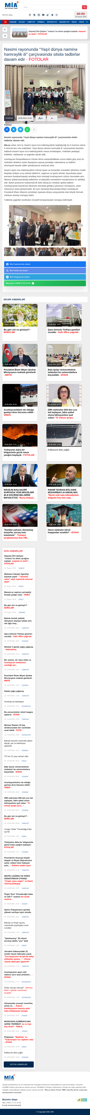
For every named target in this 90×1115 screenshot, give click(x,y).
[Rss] (56, 15)
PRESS (81, 22)
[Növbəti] (5, 35)
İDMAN (74, 22)
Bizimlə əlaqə (7, 15)
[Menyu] (5, 22)
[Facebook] (30, 15)
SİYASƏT (22, 22)
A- (52, 118)
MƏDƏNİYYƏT (64, 22)
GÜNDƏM (13, 22)
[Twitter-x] (34, 15)
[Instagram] (39, 15)
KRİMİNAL (41, 22)
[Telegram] (52, 15)
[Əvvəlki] (5, 29)
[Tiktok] (47, 15)
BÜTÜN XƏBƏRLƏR (18, 1064)
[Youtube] (43, 15)
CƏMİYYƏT (31, 22)
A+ (40, 118)
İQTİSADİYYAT (52, 22)
